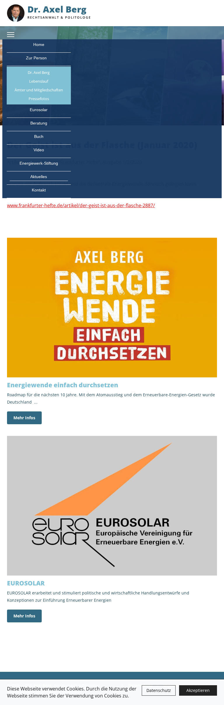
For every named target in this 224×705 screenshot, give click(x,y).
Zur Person (37, 58)
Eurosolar (39, 109)
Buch (38, 136)
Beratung (38, 123)
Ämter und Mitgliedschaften (39, 90)
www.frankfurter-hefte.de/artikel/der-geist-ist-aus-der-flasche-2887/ (81, 205)
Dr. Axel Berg (39, 72)
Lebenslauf (38, 81)
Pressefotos (39, 98)
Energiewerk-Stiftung (39, 163)
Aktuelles (38, 176)
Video (39, 150)
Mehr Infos (24, 417)
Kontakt (39, 190)
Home (38, 44)
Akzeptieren (198, 690)
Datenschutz (158, 690)
